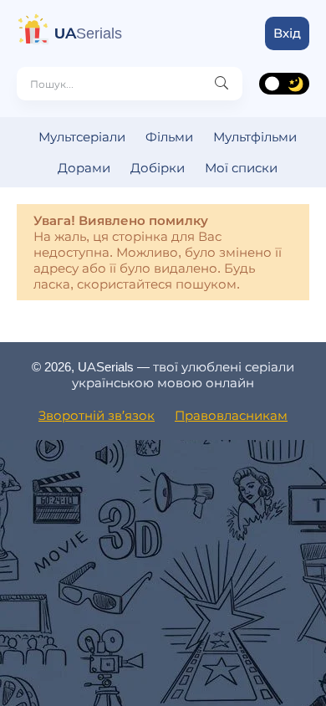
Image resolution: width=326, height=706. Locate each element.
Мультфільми (255, 137)
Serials (88, 33)
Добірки (157, 168)
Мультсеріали (81, 137)
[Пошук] (221, 83)
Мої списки (241, 168)
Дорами (84, 168)
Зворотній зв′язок (96, 415)
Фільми (169, 137)
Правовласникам (231, 415)
